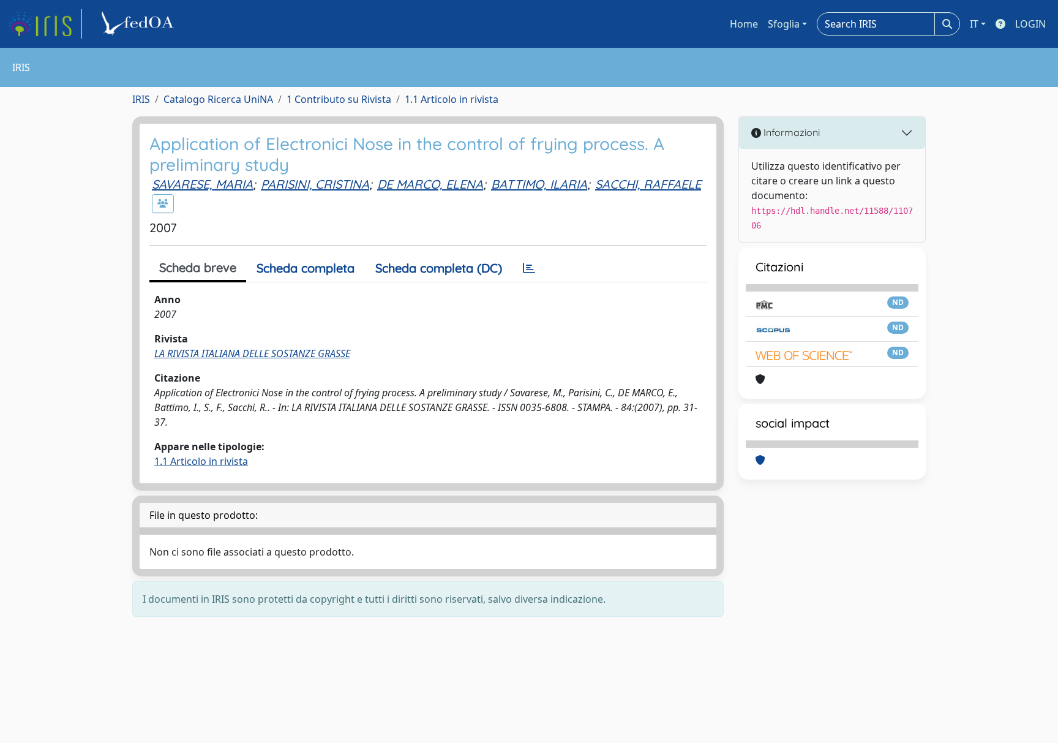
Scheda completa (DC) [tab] (438, 268)
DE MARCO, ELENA (430, 184)
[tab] (529, 268)
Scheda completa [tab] (306, 268)
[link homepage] (44, 24)
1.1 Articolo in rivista (451, 99)
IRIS (141, 99)
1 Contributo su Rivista (339, 99)
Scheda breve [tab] (197, 267)
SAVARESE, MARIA (202, 184)
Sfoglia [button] (784, 24)
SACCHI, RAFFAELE (648, 184)
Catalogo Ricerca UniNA (218, 99)
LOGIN (1030, 24)
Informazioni (790, 132)
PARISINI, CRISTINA (315, 184)
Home (744, 24)
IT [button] (974, 24)
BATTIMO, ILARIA (539, 184)
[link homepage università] (139, 24)
